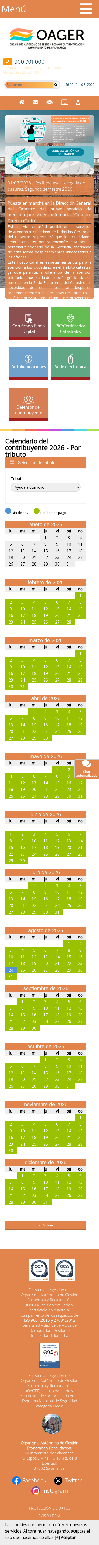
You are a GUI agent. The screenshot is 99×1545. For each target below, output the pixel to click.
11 (80, 544)
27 (22, 564)
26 (11, 564)
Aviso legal (49, 1515)
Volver (48, 1225)
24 (69, 557)
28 (34, 564)
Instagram (54, 1490)
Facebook (33, 1480)
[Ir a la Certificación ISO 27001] (62, 1270)
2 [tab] (55, 192)
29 (11, 537)
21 (34, 557)
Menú (13, 9)
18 (80, 551)
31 (34, 537)
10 (69, 544)
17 (69, 551)
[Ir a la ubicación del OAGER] (49, 1424)
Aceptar (68, 1537)
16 (57, 551)
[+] (57, 1537)
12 (11, 551)
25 (80, 557)
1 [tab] (48, 192)
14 (34, 551)
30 (22, 537)
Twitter (72, 1480)
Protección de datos (49, 1508)
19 (11, 557)
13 (22, 551)
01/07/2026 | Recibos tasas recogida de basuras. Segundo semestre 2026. (46, 186)
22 (45, 557)
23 (57, 557)
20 (22, 557)
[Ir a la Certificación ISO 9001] (37, 1270)
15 (45, 551)
